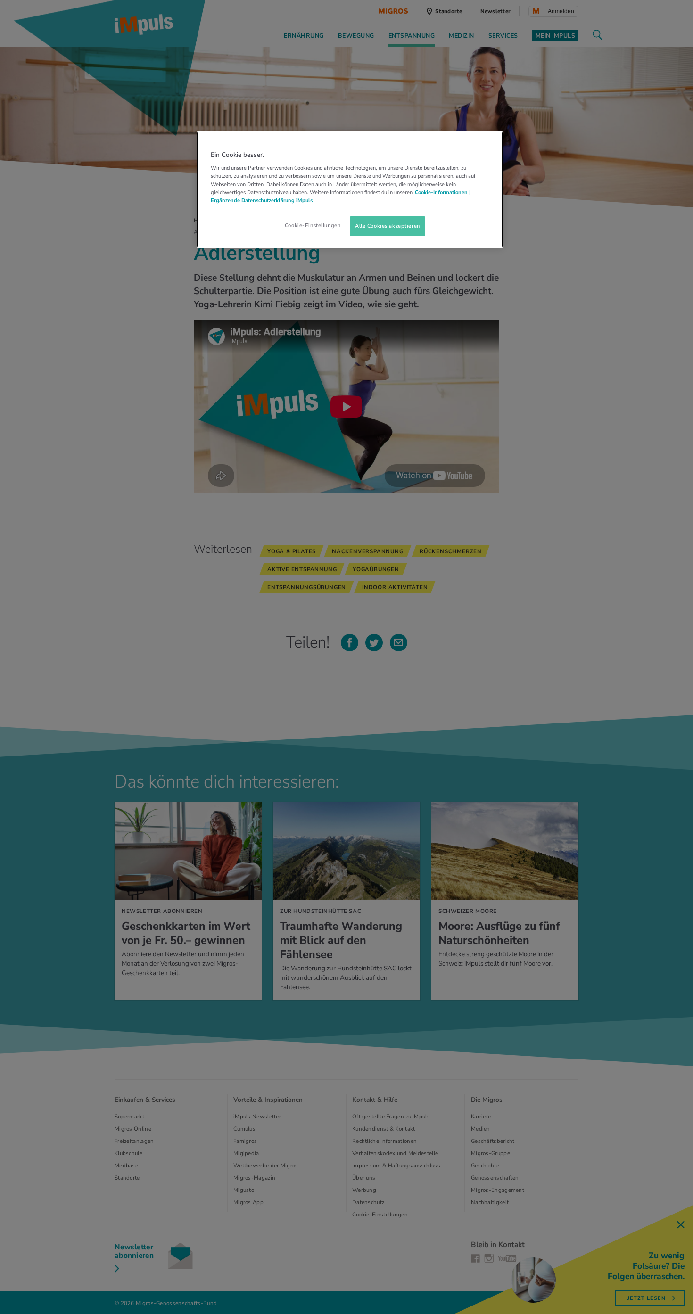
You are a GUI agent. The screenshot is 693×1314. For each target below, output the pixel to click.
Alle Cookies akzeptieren (387, 226)
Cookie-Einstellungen (312, 225)
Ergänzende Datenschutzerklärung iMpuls (262, 200)
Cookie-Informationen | (442, 192)
